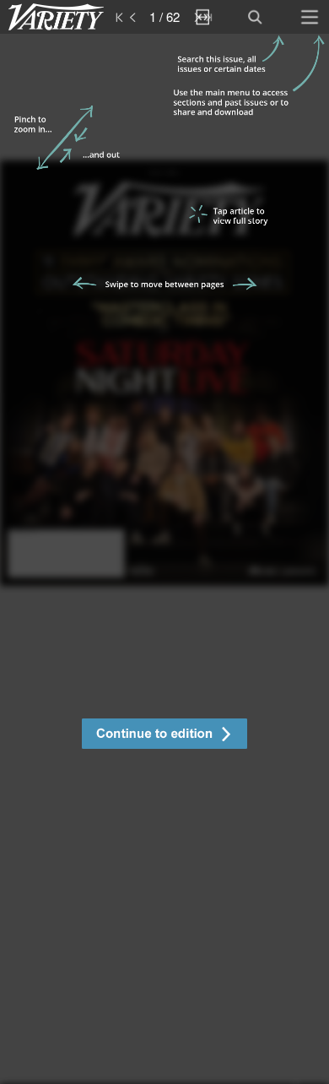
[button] (164, 736)
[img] (164, 559)
